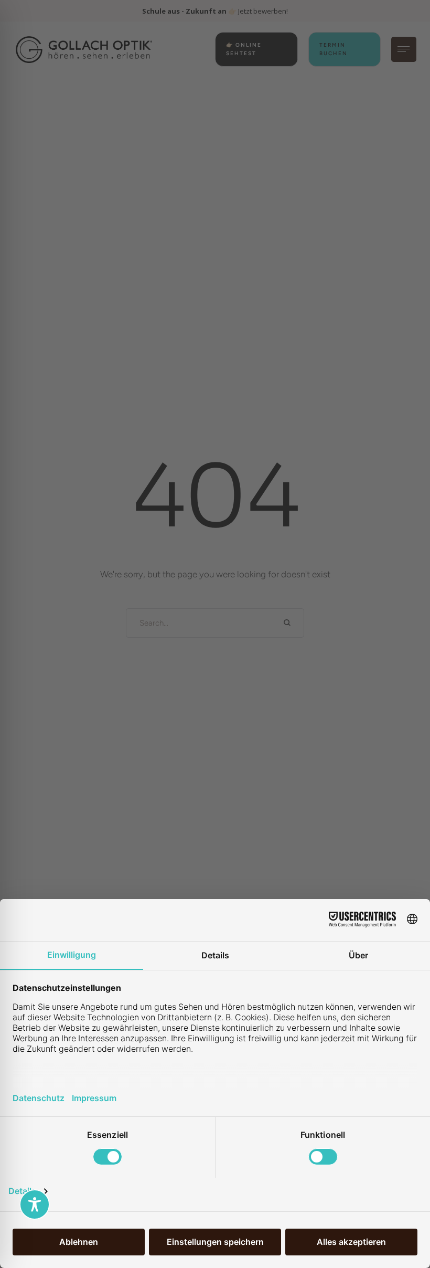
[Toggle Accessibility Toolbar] (34, 1204)
